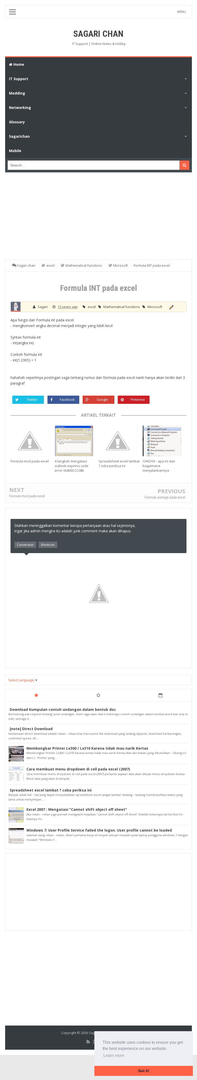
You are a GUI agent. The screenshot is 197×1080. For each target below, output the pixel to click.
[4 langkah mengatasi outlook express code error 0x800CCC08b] (77, 440)
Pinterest (138, 399)
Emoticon (48, 545)
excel (92, 306)
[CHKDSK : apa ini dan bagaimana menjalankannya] (165, 440)
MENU (181, 12)
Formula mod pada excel (30, 461)
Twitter (32, 399)
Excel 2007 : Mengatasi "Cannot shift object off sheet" (76, 809)
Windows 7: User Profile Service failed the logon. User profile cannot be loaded (99, 830)
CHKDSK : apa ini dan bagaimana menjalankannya (159, 466)
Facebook (67, 399)
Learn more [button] (113, 1055)
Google (102, 399)
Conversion (25, 545)
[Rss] (88, 1042)
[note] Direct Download (31, 728)
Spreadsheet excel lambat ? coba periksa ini (119, 463)
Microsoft (154, 306)
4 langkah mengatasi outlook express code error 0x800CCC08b (71, 466)
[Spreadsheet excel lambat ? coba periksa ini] (120, 440)
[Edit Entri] (170, 306)
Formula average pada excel (165, 497)
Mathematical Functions (122, 306)
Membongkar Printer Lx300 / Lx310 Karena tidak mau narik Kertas (87, 748)
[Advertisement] (101, 215)
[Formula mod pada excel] (33, 440)
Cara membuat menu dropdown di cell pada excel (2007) (78, 769)
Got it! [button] (143, 1071)
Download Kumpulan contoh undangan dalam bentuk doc (63, 709)
